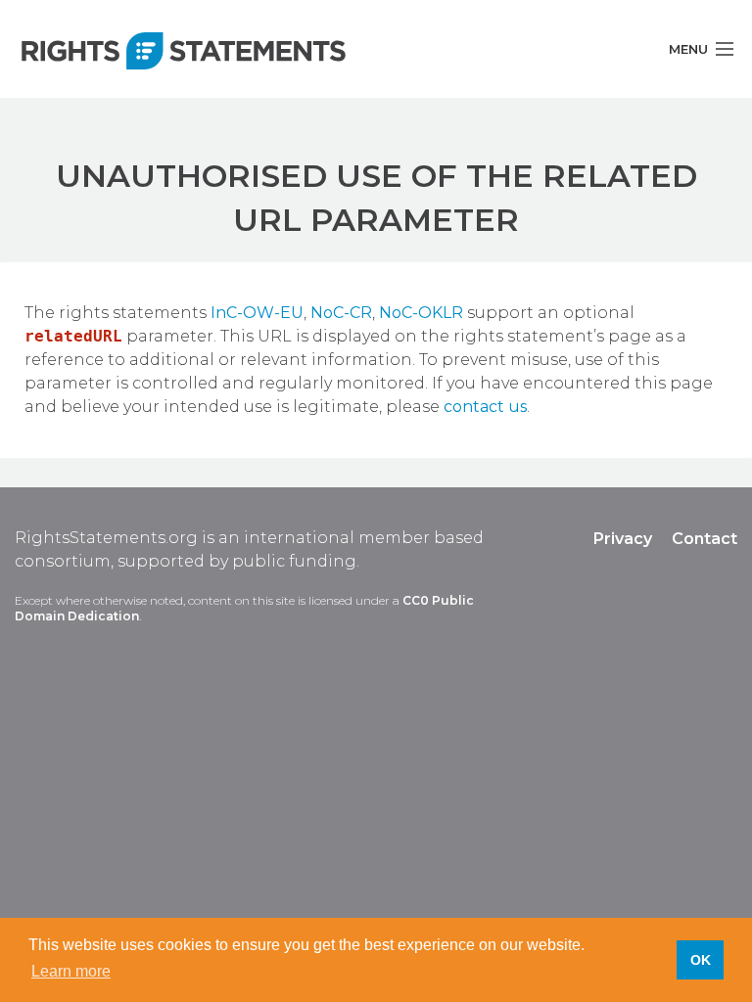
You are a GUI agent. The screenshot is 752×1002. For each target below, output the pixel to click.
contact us (485, 406)
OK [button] (700, 960)
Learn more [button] (71, 971)
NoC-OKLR (421, 312)
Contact (704, 538)
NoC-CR (341, 312)
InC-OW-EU (257, 312)
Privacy (622, 538)
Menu (688, 49)
